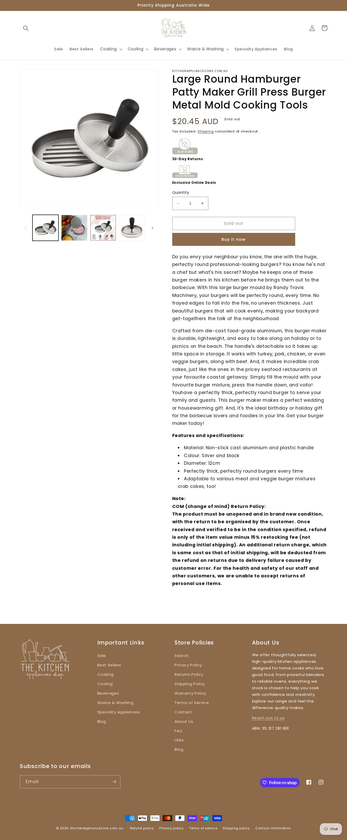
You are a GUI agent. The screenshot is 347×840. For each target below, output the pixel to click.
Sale (101, 655)
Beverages (108, 693)
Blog (101, 721)
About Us (184, 721)
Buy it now (234, 239)
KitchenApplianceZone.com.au (96, 828)
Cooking (105, 674)
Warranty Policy (190, 693)
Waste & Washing (115, 702)
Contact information (273, 828)
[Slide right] (152, 227)
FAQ (178, 730)
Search (182, 655)
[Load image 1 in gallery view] (46, 228)
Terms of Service (192, 702)
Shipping (206, 131)
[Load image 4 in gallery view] (132, 228)
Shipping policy (236, 828)
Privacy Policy (188, 665)
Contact (183, 712)
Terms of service (203, 828)
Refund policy (142, 828)
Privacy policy (171, 828)
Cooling (105, 683)
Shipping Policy (190, 683)
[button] (26, 28)
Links (179, 740)
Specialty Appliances (118, 712)
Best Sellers (109, 665)
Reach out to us (268, 718)
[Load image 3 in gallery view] (103, 228)
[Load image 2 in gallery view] (74, 228)
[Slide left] (25, 227)
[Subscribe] (114, 781)
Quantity (180, 192)
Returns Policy (189, 674)
